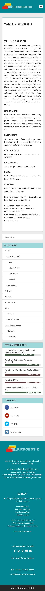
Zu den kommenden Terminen (22, 574)
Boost (12, 279)
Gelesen (11, 331)
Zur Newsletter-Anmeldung (23, 558)
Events (10, 314)
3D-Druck (8, 291)
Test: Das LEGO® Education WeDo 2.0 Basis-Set (22, 371)
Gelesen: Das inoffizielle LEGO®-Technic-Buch (21, 389)
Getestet (11, 337)
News (7, 308)
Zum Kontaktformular (22, 531)
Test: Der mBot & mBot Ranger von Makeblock (19, 361)
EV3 (11, 262)
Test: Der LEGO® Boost (14, 380)
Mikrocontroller (11, 302)
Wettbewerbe (13, 319)
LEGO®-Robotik (14, 256)
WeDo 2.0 (14, 274)
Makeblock (12, 285)
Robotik (8, 251)
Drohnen (8, 297)
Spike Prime (15, 268)
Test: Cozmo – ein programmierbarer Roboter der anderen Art (20, 351)
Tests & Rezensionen (13, 325)
